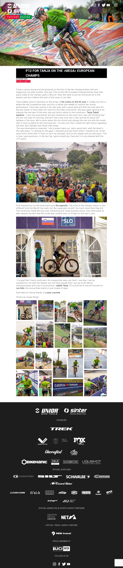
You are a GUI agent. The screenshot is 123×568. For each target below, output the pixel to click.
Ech (18, 81)
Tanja (23, 81)
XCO (28, 81)
